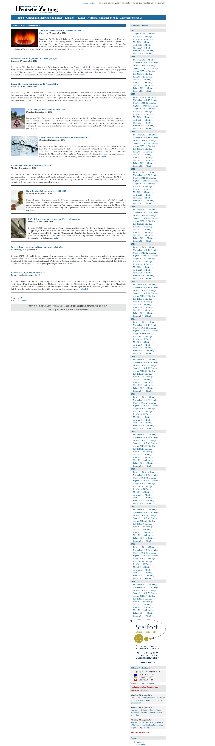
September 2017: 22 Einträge (145, 368)
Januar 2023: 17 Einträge (144, 166)
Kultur (81, 17)
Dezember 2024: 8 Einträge (144, 97)
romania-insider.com (140, 732)
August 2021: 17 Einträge (144, 221)
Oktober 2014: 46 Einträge (144, 477)
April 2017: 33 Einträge (143, 382)
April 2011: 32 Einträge (143, 607)
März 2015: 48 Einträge (143, 460)
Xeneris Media (140, 744)
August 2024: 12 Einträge (144, 108)
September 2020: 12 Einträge (145, 255)
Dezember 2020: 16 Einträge (145, 247)
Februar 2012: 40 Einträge (144, 575)
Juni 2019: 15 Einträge (143, 301)
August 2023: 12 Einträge (144, 146)
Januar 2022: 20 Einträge (144, 203)
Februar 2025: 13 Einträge (144, 88)
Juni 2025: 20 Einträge (143, 76)
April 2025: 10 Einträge (143, 82)
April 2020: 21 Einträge (143, 270)
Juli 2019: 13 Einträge (142, 299)
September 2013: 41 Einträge (145, 518)
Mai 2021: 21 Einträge (143, 229)
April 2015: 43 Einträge (143, 457)
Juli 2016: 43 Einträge (142, 411)
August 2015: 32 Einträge (144, 446)
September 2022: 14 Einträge (145, 180)
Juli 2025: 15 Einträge (142, 74)
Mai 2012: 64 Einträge (143, 567)
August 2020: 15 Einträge (144, 258)
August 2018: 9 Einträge (143, 333)
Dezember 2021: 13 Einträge (145, 209)
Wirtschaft (32, 17)
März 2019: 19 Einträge (143, 310)
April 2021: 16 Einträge (143, 232)
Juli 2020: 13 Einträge (142, 261)
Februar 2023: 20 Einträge (144, 163)
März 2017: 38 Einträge (143, 385)
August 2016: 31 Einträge (144, 408)
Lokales (69, 17)
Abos (117, 3)
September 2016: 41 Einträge (145, 405)
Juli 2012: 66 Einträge (142, 561)
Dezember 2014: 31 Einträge (145, 472)
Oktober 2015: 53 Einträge (144, 440)
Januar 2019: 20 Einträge (144, 316)
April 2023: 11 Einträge (143, 157)
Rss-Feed (143, 3)
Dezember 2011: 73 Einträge (145, 584)
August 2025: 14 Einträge (144, 71)
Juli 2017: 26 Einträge (142, 374)
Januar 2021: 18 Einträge (144, 241)
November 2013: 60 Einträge (145, 512)
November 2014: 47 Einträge (145, 475)
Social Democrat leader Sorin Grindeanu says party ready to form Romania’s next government (148, 700)
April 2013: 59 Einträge (143, 532)
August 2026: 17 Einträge (144, 33)
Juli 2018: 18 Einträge (142, 336)
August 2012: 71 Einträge (144, 558)
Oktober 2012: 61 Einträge (144, 552)
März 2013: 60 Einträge (143, 535)
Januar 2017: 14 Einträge (144, 391)
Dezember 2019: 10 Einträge (145, 284)
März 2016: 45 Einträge (143, 422)
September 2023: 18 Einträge (145, 143)
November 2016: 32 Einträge (145, 400)
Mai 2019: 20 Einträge (143, 304)
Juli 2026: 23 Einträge (142, 36)
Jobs (131, 3)
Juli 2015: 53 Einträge (142, 449)
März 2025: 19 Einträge (143, 85)
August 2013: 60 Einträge (144, 521)
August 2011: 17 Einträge (144, 596)
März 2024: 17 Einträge (143, 122)
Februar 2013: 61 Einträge (144, 538)
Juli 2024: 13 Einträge (142, 111)
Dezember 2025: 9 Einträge (144, 59)
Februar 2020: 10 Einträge (144, 275)
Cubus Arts (139, 742)
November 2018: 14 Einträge (145, 325)
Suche (110, 3)
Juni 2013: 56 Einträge (143, 526)
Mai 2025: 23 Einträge (143, 79)
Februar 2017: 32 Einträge (144, 388)
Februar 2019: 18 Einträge (144, 313)
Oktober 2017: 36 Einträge (144, 365)
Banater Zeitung (109, 17)
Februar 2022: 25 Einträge (144, 200)
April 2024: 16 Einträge (143, 120)
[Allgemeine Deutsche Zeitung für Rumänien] (35, 7)
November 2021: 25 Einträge (145, 212)
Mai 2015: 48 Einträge (143, 454)
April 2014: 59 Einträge (143, 495)
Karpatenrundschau (131, 17)
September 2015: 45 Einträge (145, 443)
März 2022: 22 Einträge (143, 197)
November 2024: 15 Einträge (145, 100)
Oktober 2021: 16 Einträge (144, 215)
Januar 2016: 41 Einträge (144, 428)
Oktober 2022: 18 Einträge (144, 178)
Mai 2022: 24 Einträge (143, 192)
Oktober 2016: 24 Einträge (144, 403)
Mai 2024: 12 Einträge (143, 117)
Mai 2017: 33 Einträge (143, 379)
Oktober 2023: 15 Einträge (144, 140)
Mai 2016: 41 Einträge (143, 417)
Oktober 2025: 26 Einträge (144, 65)
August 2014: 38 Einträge (144, 483)
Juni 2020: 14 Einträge (143, 264)
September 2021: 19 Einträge (145, 218)
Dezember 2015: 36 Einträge (145, 434)
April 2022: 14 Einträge (143, 195)
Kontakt (161, 3)
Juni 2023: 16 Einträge (143, 151)
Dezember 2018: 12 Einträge (145, 322)
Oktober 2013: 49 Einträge (144, 515)
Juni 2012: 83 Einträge (143, 564)
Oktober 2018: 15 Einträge (144, 328)
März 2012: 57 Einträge (143, 572)
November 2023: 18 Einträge (145, 137)
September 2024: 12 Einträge (145, 105)
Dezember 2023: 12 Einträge (145, 134)
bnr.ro (151, 683)
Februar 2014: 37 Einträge (144, 500)
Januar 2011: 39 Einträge (144, 615)
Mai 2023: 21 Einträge (143, 154)
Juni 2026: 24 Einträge (143, 39)
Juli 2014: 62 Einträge (142, 486)
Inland (20, 17)
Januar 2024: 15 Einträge (144, 128)
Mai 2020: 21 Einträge (143, 267)
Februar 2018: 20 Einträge (144, 350)
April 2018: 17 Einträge (143, 345)
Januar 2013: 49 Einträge (144, 540)
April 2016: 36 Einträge (143, 420)
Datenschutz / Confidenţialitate (72, 309)
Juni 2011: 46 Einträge (143, 601)
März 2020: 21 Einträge (143, 272)
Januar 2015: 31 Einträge (144, 466)
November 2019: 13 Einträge (145, 287)
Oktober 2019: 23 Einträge (144, 290)
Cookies (51, 309)
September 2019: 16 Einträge (145, 293)
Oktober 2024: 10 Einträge (144, 103)
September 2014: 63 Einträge (145, 480)
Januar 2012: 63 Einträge (144, 578)
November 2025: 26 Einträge (145, 62)
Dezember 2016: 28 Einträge (145, 397)
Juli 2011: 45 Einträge (142, 598)
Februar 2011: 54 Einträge (144, 613)
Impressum (152, 3)
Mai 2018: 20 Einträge (143, 342)
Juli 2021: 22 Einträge (142, 224)
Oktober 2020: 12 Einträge (144, 253)
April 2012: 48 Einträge (143, 569)
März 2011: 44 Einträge (143, 610)
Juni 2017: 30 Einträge (143, 376)
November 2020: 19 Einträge (145, 250)
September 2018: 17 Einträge (145, 330)
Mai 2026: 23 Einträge (143, 42)
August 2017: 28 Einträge (144, 371)
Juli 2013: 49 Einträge (142, 523)
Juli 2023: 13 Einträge (142, 149)
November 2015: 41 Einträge (145, 437)
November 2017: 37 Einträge (145, 362)
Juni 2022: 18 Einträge (143, 189)
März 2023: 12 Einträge (143, 160)
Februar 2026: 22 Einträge (144, 50)
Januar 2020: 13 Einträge (144, 278)
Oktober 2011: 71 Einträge (144, 590)
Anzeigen (124, 3)
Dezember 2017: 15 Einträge (145, 359)
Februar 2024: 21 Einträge (144, 125)
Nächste (23, 300)
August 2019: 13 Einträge (144, 296)
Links (136, 3)
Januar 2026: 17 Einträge (144, 53)
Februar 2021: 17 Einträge (144, 238)
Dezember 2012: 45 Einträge (145, 547)
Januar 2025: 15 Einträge (144, 91)
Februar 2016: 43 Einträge (144, 425)
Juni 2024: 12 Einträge (143, 114)
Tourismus (93, 17)
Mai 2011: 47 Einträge (143, 604)
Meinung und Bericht (51, 17)
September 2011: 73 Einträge (145, 593)
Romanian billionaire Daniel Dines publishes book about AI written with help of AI (146, 712)
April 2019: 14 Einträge (143, 307)
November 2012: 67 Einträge (145, 550)
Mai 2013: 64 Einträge (143, 529)
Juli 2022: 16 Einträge (142, 186)
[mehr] (81, 49)
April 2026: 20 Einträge (143, 45)
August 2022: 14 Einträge (144, 183)
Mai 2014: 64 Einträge (143, 492)
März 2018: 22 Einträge (143, 347)
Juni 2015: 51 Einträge (143, 451)
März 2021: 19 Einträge (143, 235)
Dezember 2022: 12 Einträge (145, 172)
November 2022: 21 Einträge (145, 175)
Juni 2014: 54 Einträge (143, 489)
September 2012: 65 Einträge (145, 555)
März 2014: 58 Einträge (143, 497)
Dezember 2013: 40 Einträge (145, 509)
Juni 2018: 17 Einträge (143, 339)
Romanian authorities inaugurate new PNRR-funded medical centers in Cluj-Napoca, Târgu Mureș (147, 725)
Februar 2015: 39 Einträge (144, 463)
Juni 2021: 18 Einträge (143, 226)
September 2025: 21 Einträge (145, 68)
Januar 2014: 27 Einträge (144, 503)
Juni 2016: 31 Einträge (143, 414)
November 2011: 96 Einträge (145, 587)
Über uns (103, 3)
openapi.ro (144, 683)
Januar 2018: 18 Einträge (144, 353)
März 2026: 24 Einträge (143, 47)
